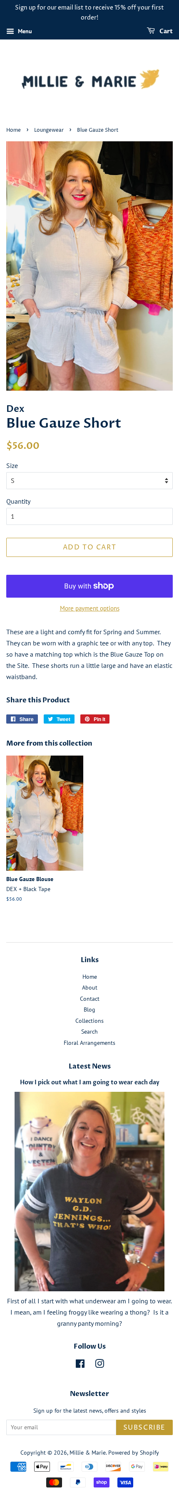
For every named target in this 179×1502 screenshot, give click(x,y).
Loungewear (49, 130)
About (89, 987)
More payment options (89, 608)
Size (12, 465)
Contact (89, 998)
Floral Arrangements (89, 1042)
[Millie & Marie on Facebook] (80, 1365)
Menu (24, 31)
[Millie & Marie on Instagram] (99, 1365)
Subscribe (144, 1427)
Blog (89, 1009)
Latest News (90, 1066)
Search (89, 1031)
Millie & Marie (88, 1452)
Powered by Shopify (133, 1452)
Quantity (18, 501)
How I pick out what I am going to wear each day (89, 1082)
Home (13, 130)
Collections (89, 1020)
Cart (165, 31)
